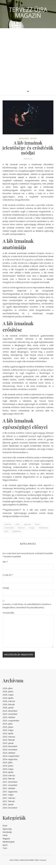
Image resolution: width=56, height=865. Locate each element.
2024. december (10, 746)
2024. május (8, 769)
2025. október (9, 717)
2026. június (8, 691)
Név (5, 561)
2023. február (9, 778)
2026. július (8, 688)
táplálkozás (16, 531)
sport (6, 531)
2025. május (8, 730)
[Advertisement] (28, 58)
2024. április (8, 772)
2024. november (10, 749)
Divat (5, 825)
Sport (33, 138)
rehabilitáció (43, 528)
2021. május (8, 794)
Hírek (5, 835)
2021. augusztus (10, 791)
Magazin (6, 838)
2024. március (9, 775)
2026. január (8, 707)
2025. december (10, 710)
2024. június (8, 765)
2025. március (9, 736)
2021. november (10, 785)
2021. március (9, 798)
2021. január (8, 804)
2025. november (10, 714)
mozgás (32, 528)
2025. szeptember (11, 720)
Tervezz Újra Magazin (28, 12)
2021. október (9, 788)
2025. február (9, 739)
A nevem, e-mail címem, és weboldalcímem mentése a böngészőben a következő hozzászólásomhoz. (27, 606)
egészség (27, 524)
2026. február (9, 704)
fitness (37, 524)
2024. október (9, 752)
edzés (17, 524)
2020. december (10, 807)
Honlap (6, 588)
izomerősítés (9, 528)
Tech (5, 848)
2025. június (8, 727)
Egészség (24, 138)
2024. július (8, 762)
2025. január (8, 743)
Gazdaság (7, 832)
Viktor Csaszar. (40, 860)
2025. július (8, 723)
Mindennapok (8, 841)
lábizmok (21, 528)
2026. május (8, 694)
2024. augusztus (10, 759)
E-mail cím (8, 575)
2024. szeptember (11, 756)
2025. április (8, 733)
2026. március (9, 701)
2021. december (10, 781)
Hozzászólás (8, 612)
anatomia (7, 524)
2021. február (9, 801)
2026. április (8, 698)
